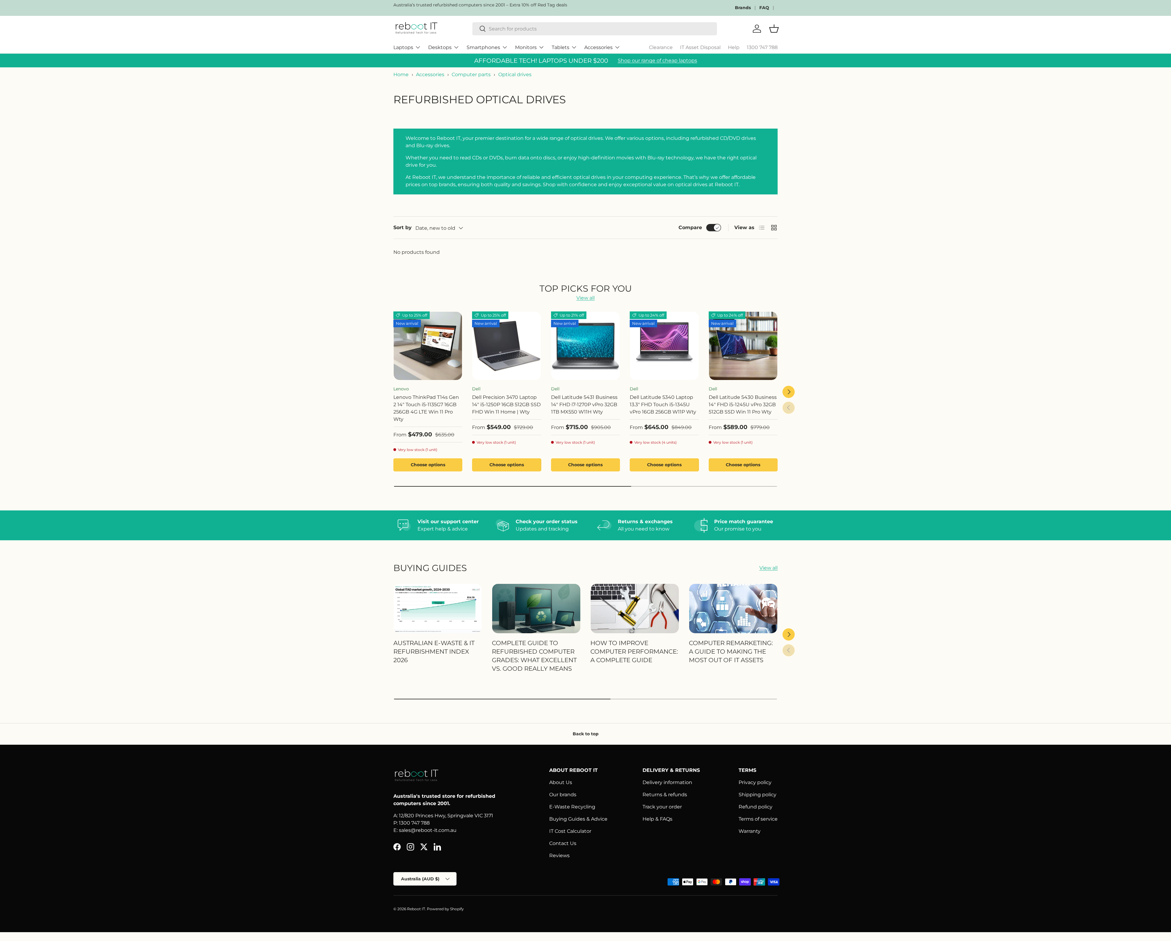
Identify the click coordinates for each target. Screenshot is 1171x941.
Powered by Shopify (445, 909)
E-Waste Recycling (572, 807)
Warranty (750, 831)
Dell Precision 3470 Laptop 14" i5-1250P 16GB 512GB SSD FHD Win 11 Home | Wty (506, 404)
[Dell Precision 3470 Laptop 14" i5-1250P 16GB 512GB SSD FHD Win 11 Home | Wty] (506, 345)
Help (733, 47)
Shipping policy (757, 794)
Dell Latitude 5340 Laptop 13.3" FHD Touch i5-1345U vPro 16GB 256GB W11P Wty (663, 404)
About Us (560, 782)
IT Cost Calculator (570, 831)
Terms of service (758, 819)
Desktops (440, 47)
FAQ (764, 7)
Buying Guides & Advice (578, 819)
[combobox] (594, 28)
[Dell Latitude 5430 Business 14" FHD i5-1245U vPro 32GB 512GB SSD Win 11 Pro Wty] (743, 345)
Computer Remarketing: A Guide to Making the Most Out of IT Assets (731, 651)
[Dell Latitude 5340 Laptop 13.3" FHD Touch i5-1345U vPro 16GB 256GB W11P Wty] (664, 345)
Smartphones (483, 47)
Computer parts (471, 74)
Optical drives (515, 74)
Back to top (586, 734)
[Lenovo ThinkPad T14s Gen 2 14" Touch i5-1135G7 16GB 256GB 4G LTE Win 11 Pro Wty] (427, 345)
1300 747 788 (762, 47)
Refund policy (755, 807)
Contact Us (562, 843)
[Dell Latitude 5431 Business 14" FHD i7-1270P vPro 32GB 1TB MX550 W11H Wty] (585, 345)
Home (401, 74)
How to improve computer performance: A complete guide (634, 651)
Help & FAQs (657, 819)
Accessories (598, 47)
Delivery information (667, 782)
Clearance (661, 47)
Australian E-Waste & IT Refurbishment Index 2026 (433, 651)
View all (585, 298)
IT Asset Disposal (700, 47)
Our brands (562, 794)
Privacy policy (755, 782)
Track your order (662, 807)
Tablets (560, 47)
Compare (690, 227)
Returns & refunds (665, 794)
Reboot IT (416, 909)
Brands (743, 7)
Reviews (559, 855)
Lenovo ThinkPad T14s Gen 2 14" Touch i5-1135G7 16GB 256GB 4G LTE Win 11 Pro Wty (426, 408)
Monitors (526, 47)
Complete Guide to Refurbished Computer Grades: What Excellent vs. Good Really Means (534, 655)
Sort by (402, 227)
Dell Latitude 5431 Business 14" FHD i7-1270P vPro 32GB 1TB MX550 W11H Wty (584, 404)
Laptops (403, 47)
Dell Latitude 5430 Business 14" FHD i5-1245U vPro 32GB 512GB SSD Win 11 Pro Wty (743, 404)
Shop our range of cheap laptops (657, 60)
